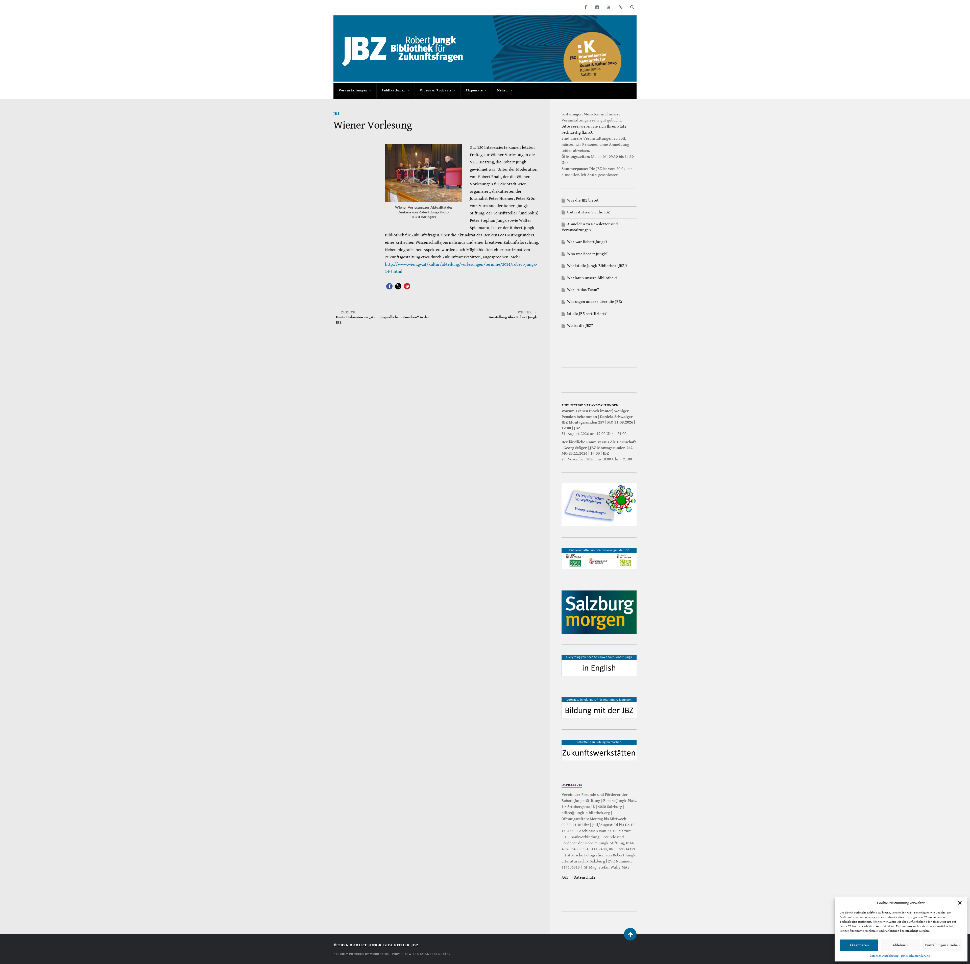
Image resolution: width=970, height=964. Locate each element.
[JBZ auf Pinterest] (620, 7)
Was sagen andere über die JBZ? (594, 301)
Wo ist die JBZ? (580, 325)
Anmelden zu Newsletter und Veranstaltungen (590, 227)
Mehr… (503, 90)
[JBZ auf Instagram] (597, 7)
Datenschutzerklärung (884, 955)
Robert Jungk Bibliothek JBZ (384, 945)
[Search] (632, 7)
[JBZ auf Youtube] (608, 7)
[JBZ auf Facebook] (585, 7)
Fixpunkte (474, 90)
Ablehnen (900, 945)
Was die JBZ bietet (583, 200)
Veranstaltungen (353, 90)
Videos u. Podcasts (436, 90)
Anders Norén (437, 954)
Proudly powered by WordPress (361, 954)
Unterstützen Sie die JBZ (588, 212)
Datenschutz (584, 877)
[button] (959, 902)
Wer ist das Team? (583, 289)
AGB (565, 877)
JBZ (336, 113)
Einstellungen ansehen (942, 945)
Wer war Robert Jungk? (587, 241)
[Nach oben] (630, 934)
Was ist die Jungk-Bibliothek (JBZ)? (597, 265)
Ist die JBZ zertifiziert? (587, 313)
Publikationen (394, 90)
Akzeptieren (859, 945)
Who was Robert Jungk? (587, 254)
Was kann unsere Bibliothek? (592, 278)
